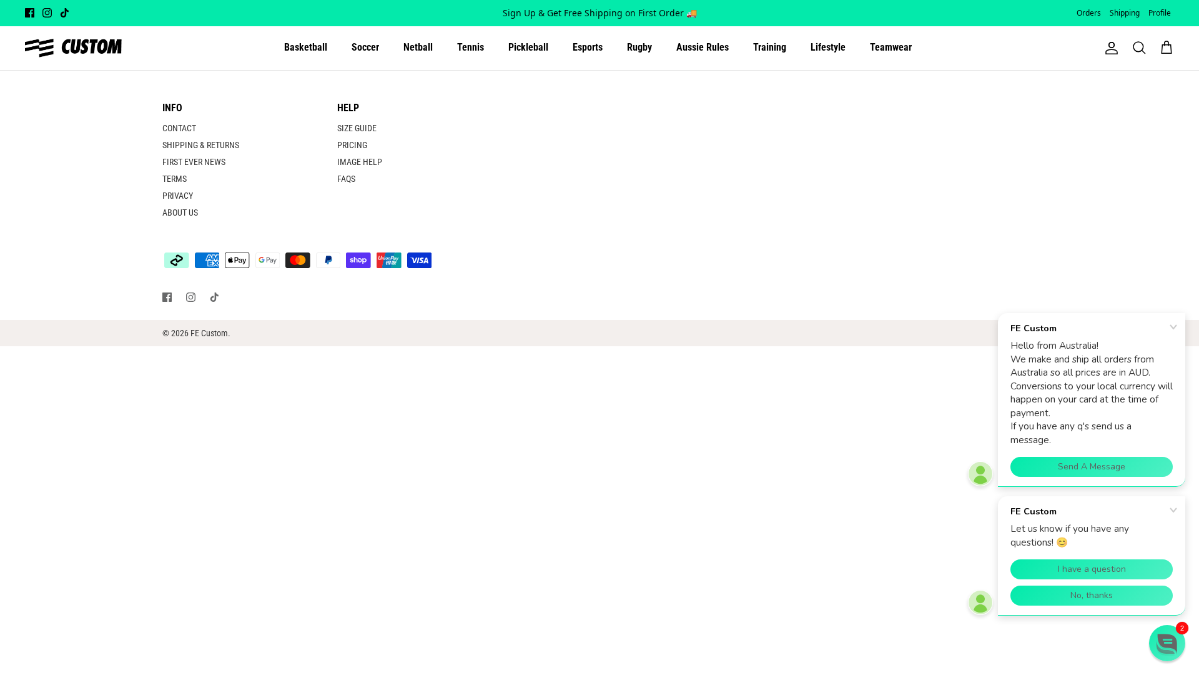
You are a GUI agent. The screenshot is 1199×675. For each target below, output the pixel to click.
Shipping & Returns (200, 145)
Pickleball (528, 47)
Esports (588, 47)
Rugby (639, 47)
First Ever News (193, 162)
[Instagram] (47, 13)
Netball (418, 47)
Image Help (359, 162)
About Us (180, 213)
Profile (1159, 13)
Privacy (177, 196)
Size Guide (357, 128)
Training (769, 47)
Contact (179, 128)
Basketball (305, 47)
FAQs (346, 179)
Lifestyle (828, 47)
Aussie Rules (702, 47)
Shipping (1125, 13)
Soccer (365, 47)
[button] (1167, 643)
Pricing (352, 145)
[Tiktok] (64, 13)
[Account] (1109, 48)
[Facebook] (29, 13)
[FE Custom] (73, 48)
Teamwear (891, 47)
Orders (1089, 13)
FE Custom (209, 333)
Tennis (470, 47)
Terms (174, 179)
